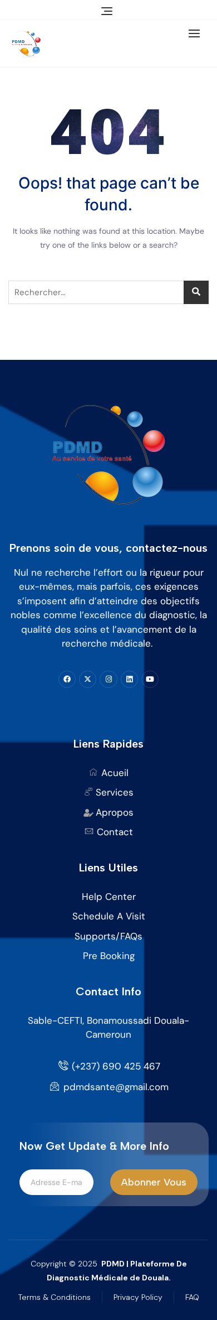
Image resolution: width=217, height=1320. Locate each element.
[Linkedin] (129, 679)
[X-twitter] (87, 679)
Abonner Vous (153, 1182)
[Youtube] (150, 679)
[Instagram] (108, 679)
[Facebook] (67, 679)
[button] (197, 33)
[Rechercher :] (108, 292)
